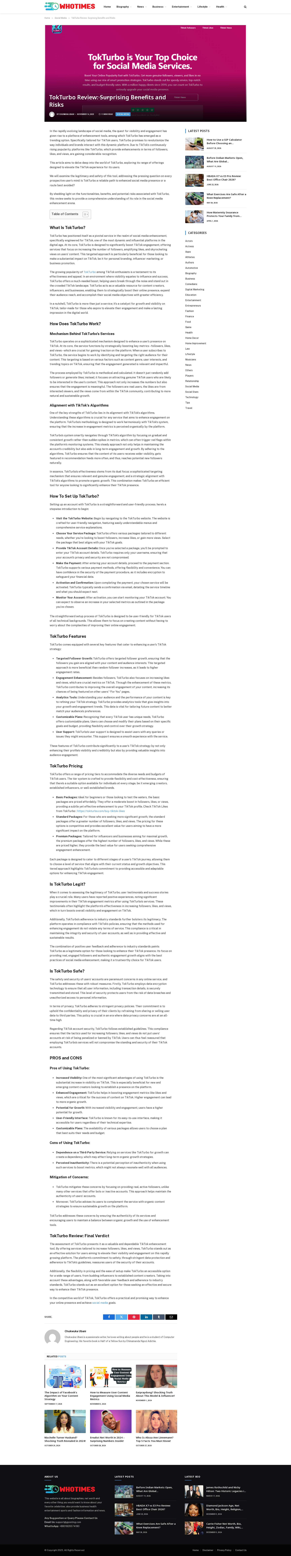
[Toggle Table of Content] (84, 214)
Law (187, 348)
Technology (191, 397)
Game (188, 327)
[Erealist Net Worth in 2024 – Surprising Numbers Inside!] (110, 1421)
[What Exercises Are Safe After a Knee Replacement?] (194, 198)
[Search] (245, 7)
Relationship (192, 381)
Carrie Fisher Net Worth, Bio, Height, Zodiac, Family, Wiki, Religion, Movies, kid (223, 1525)
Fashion (189, 311)
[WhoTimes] (69, 7)
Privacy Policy (224, 1550)
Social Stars (191, 392)
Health (220, 6)
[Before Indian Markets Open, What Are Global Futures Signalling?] (194, 162)
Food (188, 321)
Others (189, 370)
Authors (189, 262)
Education (190, 295)
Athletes (190, 257)
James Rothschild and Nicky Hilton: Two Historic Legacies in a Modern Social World (226, 1489)
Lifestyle (203, 6)
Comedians (191, 284)
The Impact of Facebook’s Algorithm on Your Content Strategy (61, 1396)
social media (100, 1302)
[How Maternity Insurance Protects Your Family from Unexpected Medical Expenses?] (194, 216)
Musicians (190, 359)
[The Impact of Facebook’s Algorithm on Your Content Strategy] (65, 1376)
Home (107, 6)
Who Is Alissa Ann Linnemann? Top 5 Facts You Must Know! (154, 1439)
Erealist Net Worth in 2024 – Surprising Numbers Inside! (107, 1439)
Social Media (123, 114)
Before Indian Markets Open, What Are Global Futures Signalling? (225, 159)
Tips (187, 402)
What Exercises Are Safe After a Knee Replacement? (226, 195)
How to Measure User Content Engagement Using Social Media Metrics (110, 1396)
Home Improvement (195, 343)
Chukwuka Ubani (66, 114)
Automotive (191, 268)
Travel (188, 408)
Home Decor (192, 338)
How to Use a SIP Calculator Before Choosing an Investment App (224, 141)
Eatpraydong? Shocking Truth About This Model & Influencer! (155, 1394)
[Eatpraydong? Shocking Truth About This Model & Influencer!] (156, 1376)
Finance (189, 316)
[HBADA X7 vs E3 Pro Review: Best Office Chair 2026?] (194, 180)
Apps (188, 251)
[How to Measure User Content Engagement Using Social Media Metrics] (110, 1376)
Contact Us (241, 1550)
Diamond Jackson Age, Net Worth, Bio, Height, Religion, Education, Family (223, 1507)
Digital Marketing (194, 289)
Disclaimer (208, 1550)
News (140, 6)
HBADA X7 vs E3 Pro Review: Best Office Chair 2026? (224, 177)
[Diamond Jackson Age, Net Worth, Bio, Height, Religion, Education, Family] (194, 1509)
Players (189, 375)
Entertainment (180, 6)
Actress (189, 246)
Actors (189, 241)
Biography (123, 6)
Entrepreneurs (193, 305)
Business (157, 6)
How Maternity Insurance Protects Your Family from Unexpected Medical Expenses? (226, 214)
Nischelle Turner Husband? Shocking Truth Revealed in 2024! (65, 1439)
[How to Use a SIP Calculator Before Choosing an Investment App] (194, 144)
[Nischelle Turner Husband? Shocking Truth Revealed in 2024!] (65, 1421)
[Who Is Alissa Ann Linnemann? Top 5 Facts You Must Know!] (156, 1421)
